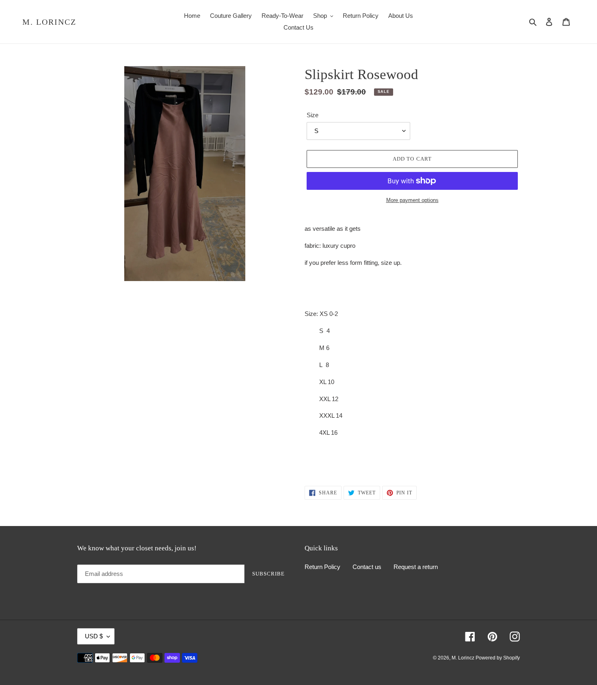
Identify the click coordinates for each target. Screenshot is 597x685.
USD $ (94, 636)
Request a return (416, 566)
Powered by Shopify (498, 658)
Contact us (367, 566)
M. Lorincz (49, 21)
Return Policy (322, 566)
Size (312, 115)
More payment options (412, 200)
